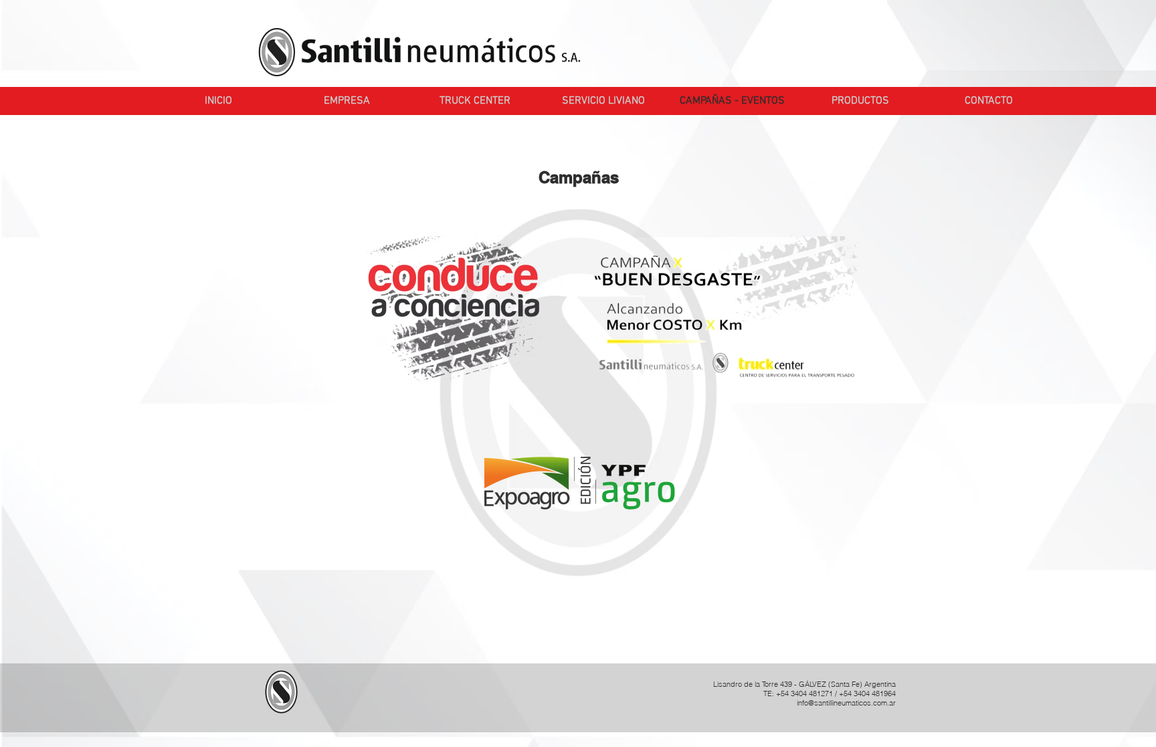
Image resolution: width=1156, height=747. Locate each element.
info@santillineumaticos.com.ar (846, 703)
